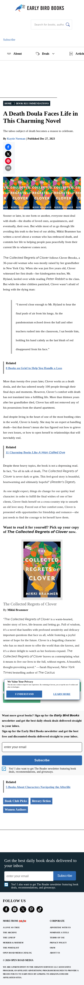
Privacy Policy (58, 943)
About (17, 53)
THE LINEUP (9, 938)
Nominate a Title (59, 932)
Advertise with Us (60, 927)
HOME (8, 103)
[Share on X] (8, 154)
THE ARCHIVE (10, 932)
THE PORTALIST (11, 948)
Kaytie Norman (16, 138)
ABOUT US (55, 953)
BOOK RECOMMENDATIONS (32, 103)
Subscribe (9, 39)
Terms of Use (57, 938)
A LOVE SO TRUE (11, 927)
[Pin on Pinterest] (8, 161)
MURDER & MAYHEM (13, 943)
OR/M (52, 948)
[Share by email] (8, 168)
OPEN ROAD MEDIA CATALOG (17, 953)
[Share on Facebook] (8, 147)
